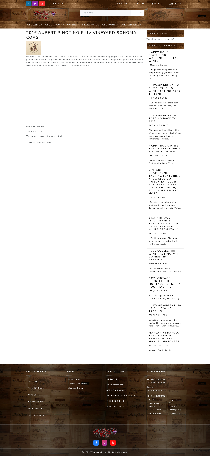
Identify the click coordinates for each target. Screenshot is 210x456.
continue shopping (41, 142)
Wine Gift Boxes (36, 388)
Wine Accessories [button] (130, 25)
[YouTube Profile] (42, 3)
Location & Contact (77, 383)
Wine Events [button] (34, 25)
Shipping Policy (75, 388)
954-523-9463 (58, 4)
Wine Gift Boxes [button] (53, 25)
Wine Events (34, 381)
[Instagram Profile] (35, 3)
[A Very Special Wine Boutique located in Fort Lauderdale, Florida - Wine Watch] (44, 14)
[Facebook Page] (28, 3)
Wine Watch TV (110, 25)
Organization (74, 379)
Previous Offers (90, 25)
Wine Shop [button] (72, 25)
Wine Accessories (37, 415)
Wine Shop (33, 395)
